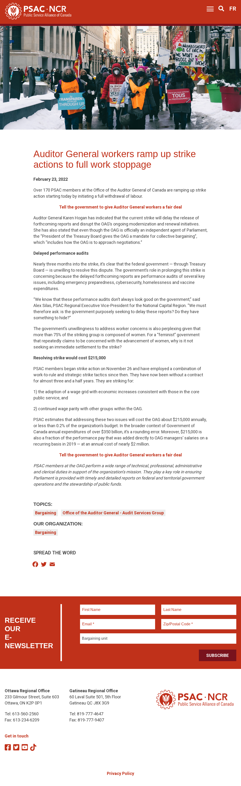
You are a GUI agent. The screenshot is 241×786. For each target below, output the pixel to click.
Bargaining (45, 512)
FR (232, 8)
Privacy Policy (120, 773)
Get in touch (16, 735)
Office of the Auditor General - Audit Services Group (113, 512)
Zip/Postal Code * (177, 621)
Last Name (172, 607)
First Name (91, 607)
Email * (88, 621)
